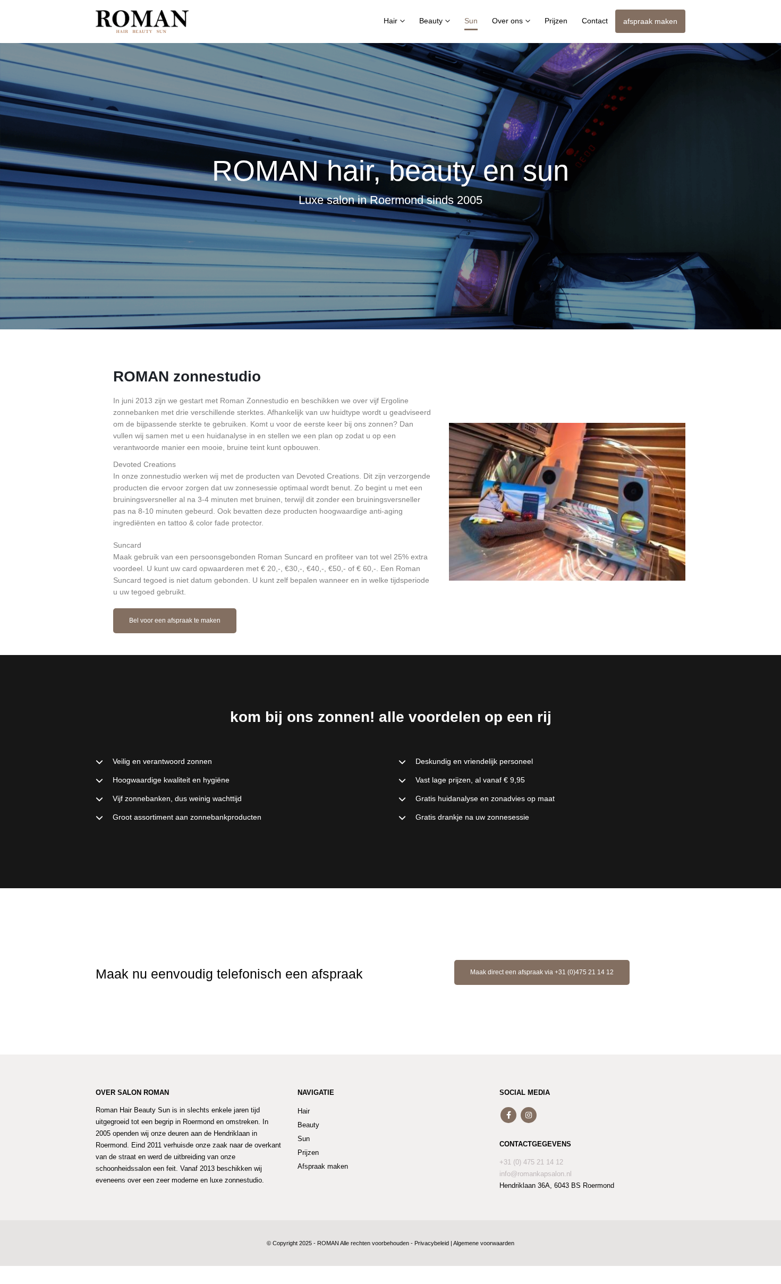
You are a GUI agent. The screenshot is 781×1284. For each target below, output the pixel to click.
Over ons (507, 20)
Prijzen (556, 20)
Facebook (508, 1115)
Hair (390, 20)
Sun (471, 20)
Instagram (529, 1115)
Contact (595, 20)
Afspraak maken (323, 1166)
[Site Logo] (142, 21)
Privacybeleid (431, 1243)
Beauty (431, 20)
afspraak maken (650, 21)
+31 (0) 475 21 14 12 (531, 1162)
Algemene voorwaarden (483, 1243)
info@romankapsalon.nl (535, 1174)
